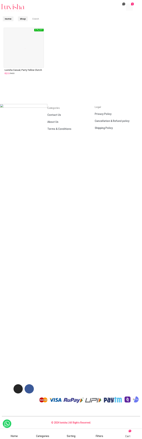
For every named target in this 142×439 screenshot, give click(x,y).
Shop (23, 18)
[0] (120, 7)
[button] (54, 115)
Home (8, 18)
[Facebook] (29, 388)
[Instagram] (18, 388)
